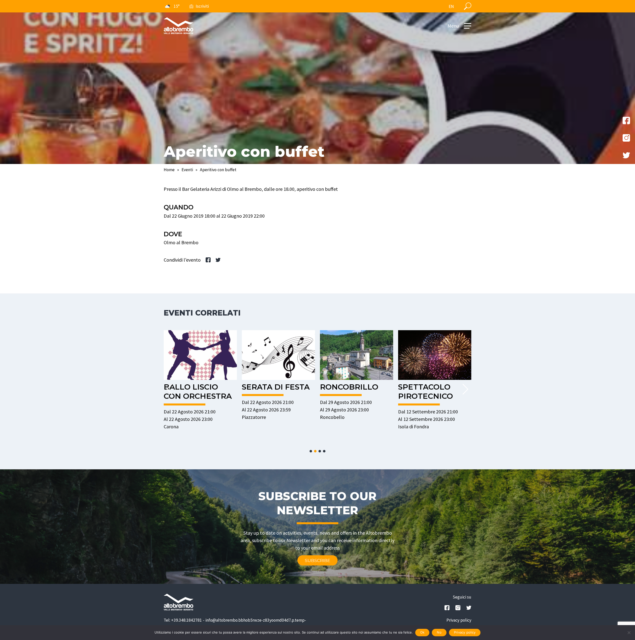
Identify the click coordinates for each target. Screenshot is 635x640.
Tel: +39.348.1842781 (183, 620)
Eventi (187, 169)
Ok (422, 632)
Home (169, 169)
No (439, 632)
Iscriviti (202, 6)
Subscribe (317, 560)
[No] (628, 632)
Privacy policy (458, 620)
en (451, 6)
